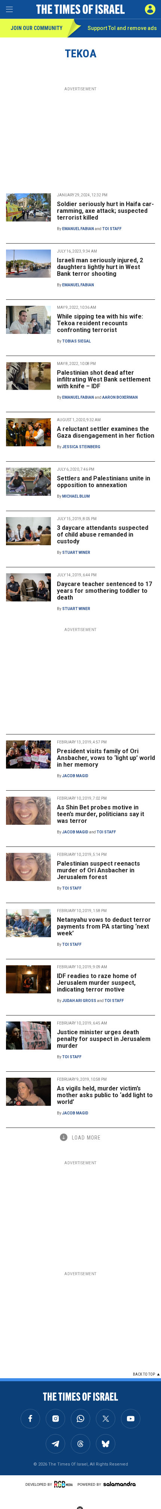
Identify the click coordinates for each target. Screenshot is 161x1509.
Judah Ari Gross (79, 1001)
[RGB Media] (64, 1484)
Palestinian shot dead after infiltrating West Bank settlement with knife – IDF (104, 379)
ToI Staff (112, 229)
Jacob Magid (75, 776)
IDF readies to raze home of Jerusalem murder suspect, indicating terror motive (97, 982)
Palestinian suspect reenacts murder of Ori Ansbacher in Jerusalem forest (98, 870)
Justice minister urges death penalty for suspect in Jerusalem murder (104, 1039)
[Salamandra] (119, 1484)
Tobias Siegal (76, 341)
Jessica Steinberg (81, 447)
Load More (86, 1138)
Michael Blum (76, 496)
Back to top (144, 1374)
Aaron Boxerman (120, 397)
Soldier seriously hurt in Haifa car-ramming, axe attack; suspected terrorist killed (105, 210)
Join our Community (36, 28)
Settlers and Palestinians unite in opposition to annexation (103, 482)
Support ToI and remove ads (122, 28)
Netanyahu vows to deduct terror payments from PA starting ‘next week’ (104, 926)
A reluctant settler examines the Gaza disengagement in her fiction (105, 432)
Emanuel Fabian (78, 229)
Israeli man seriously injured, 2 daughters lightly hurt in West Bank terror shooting (100, 267)
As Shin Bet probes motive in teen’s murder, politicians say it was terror (100, 814)
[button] (150, 9)
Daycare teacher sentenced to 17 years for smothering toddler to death (104, 590)
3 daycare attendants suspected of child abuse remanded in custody (102, 534)
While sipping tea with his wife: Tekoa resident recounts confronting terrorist (100, 323)
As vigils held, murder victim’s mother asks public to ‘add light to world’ (105, 1095)
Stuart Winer (76, 552)
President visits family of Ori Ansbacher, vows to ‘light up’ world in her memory (106, 758)
